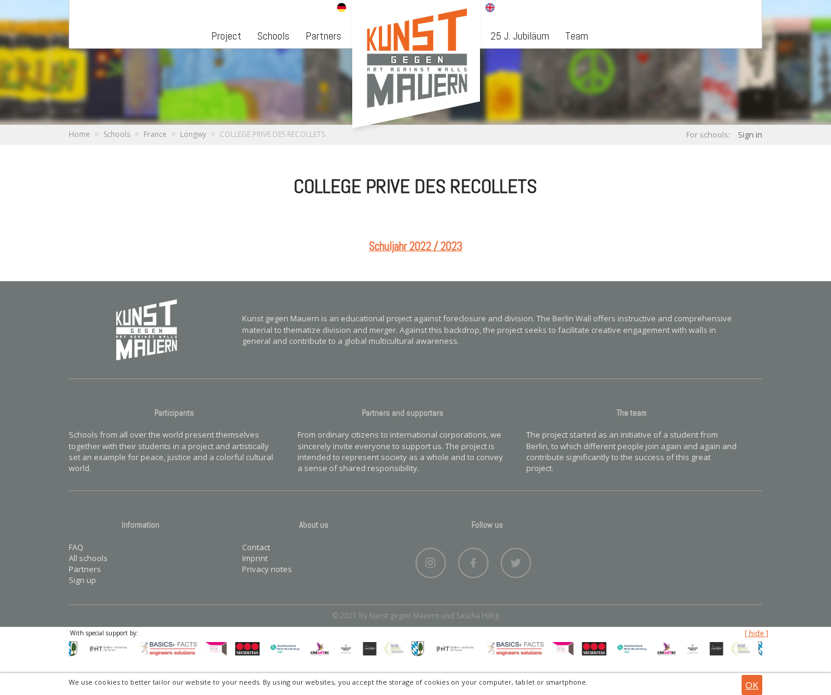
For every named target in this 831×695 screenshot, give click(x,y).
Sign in (750, 134)
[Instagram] (430, 560)
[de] (341, 8)
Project (226, 36)
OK (752, 685)
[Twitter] (516, 560)
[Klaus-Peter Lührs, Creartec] (313, 647)
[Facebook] (473, 560)
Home (79, 134)
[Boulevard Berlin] (338, 647)
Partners (323, 36)
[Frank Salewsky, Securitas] (240, 647)
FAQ (76, 547)
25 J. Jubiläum (519, 36)
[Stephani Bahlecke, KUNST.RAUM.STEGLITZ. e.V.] (209, 647)
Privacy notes (267, 569)
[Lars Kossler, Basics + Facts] (161, 647)
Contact (256, 547)
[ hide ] (756, 633)
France (155, 134)
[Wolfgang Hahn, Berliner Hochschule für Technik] (101, 647)
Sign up (82, 580)
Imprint (255, 558)
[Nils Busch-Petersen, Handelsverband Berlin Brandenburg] (278, 647)
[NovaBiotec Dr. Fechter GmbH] (387, 647)
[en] (490, 8)
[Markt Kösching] (411, 647)
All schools (88, 558)
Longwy (193, 134)
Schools (273, 36)
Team (576, 36)
